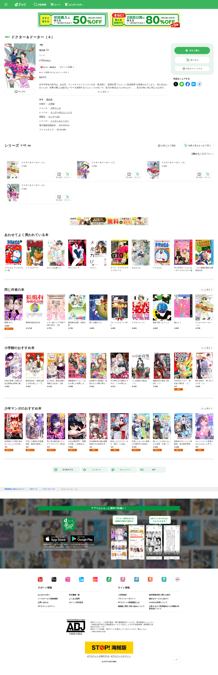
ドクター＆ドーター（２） (103, 162)
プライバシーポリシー (127, 599)
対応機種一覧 (74, 595)
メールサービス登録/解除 (48, 599)
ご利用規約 (122, 595)
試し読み (22, 91)
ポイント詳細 (66, 67)
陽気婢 (42, 50)
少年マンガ (55, 108)
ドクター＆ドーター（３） (173, 162)
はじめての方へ (44, 595)
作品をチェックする (194, 69)
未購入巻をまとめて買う (199, 145)
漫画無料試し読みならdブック (14, 489)
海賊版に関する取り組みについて (131, 606)
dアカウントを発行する (98, 656)
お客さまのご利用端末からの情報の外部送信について (164, 607)
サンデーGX (54, 117)
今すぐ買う (194, 50)
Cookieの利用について (158, 602)
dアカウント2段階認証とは (129, 602)
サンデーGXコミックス (61, 112)
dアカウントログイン (46, 606)
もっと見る (205, 290)
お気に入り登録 (168, 145)
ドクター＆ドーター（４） (33, 185)
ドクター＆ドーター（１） (33, 162)
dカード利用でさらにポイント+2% (53, 72)
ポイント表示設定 (76, 602)
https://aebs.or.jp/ (99, 631)
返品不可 (42, 77)
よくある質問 (74, 599)
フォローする (47, 50)
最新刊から (208, 154)
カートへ (194, 60)
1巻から (195, 154)
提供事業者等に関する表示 (159, 595)
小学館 (51, 104)
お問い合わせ (43, 602)
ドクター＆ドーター (59, 121)
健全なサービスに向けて (159, 599)
